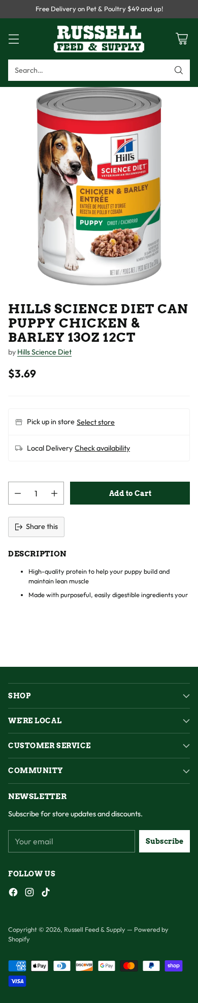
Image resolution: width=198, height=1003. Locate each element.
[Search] (179, 70)
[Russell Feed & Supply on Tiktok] (46, 894)
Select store (96, 422)
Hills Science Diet (44, 352)
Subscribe (164, 841)
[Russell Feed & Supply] (99, 38)
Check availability (102, 448)
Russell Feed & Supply (94, 929)
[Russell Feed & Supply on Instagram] (29, 894)
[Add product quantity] (54, 493)
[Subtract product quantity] (18, 493)
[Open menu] (13, 38)
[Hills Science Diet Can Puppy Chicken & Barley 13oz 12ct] (99, 186)
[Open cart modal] (181, 38)
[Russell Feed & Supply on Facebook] (13, 894)
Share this (42, 526)
